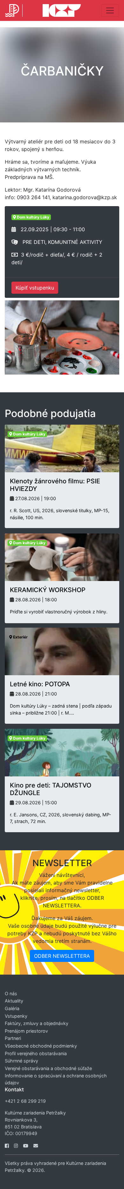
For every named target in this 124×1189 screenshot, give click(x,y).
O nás (11, 993)
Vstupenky (16, 1016)
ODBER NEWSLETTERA (62, 956)
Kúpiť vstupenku (35, 287)
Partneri (13, 1038)
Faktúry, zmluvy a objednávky (36, 1023)
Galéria (12, 1008)
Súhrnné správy (21, 1060)
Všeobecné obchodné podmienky (41, 1046)
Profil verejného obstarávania (36, 1053)
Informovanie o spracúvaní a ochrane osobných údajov (56, 1079)
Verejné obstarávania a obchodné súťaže (48, 1068)
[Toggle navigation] (110, 10)
